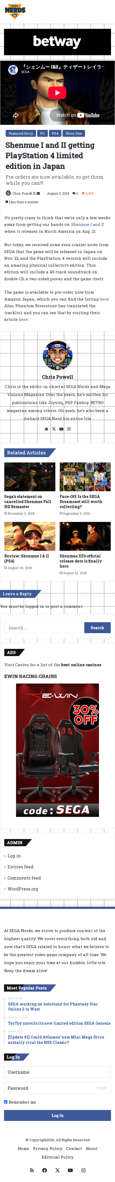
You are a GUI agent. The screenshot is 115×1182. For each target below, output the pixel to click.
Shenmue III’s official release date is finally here (81, 561)
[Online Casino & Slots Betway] (57, 41)
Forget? (101, 1088)
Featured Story (21, 133)
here (104, 299)
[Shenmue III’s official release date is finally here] (85, 536)
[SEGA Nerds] (15, 12)
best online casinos (81, 664)
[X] (54, 429)
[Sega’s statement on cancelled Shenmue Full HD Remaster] (29, 476)
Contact (74, 1148)
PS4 (55, 133)
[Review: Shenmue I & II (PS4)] (29, 536)
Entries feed (20, 866)
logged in (34, 606)
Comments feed (24, 878)
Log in (14, 855)
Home (23, 1148)
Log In (58, 1115)
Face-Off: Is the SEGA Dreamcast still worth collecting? (81, 501)
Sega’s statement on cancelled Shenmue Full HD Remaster (27, 501)
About (91, 1148)
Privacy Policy (47, 1148)
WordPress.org (22, 889)
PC (42, 133)
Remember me (21, 1102)
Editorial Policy (58, 1157)
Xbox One (74, 133)
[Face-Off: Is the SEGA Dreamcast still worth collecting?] (85, 476)
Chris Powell (22, 193)
